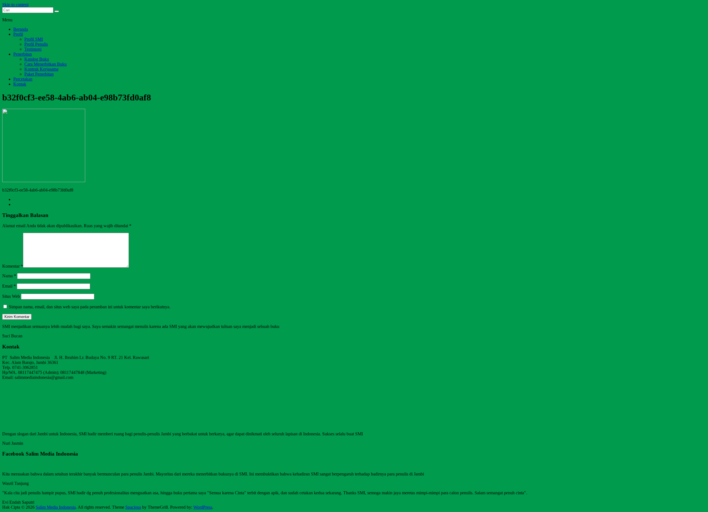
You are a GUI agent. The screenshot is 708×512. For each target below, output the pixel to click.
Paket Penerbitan (39, 74)
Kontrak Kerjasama (41, 69)
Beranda (20, 29)
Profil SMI (33, 39)
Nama (9, 275)
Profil (18, 34)
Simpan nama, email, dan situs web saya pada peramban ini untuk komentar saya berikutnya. (89, 306)
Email (9, 286)
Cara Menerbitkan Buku (45, 64)
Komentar (12, 266)
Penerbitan (22, 54)
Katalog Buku (36, 59)
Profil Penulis (36, 44)
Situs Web (11, 296)
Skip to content (15, 4)
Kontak (19, 84)
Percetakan (22, 79)
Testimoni (32, 49)
